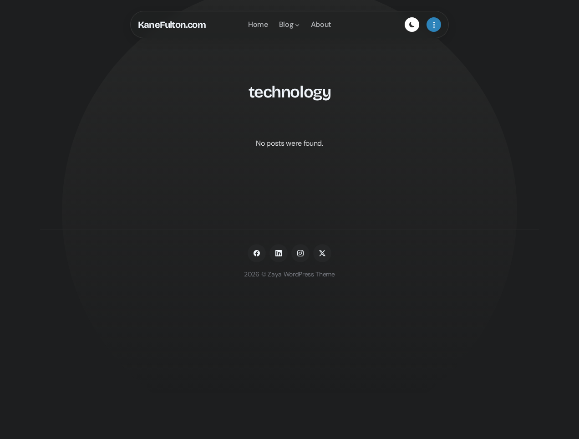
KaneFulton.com (172, 24)
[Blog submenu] (297, 24)
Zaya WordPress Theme (301, 274)
